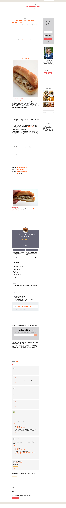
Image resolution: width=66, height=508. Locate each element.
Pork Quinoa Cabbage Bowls (22, 171)
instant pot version (31, 126)
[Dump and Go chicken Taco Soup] (51, 98)
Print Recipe (20, 22)
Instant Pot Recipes (48, 35)
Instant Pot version (23, 39)
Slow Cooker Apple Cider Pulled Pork (18, 175)
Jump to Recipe (14, 22)
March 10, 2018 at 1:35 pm (20, 412)
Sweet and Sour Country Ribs (22, 167)
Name (13, 487)
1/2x (33, 257)
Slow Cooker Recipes (48, 36)
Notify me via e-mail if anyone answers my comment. (21, 495)
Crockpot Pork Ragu (15, 173)
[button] (48, 35)
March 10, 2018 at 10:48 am (20, 439)
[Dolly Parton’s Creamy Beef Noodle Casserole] (45, 93)
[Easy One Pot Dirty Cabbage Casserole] (51, 104)
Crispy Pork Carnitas (20, 169)
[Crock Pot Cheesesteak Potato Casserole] (45, 104)
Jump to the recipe (25, 58)
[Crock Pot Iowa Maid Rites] (51, 93)
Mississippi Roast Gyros (29, 100)
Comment (14, 477)
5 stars (17, 361)
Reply (15, 382)
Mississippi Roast (21, 100)
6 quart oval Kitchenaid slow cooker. (24, 306)
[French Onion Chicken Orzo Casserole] (45, 98)
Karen (18, 377)
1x (35, 257)
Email (13, 491)
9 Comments (14, 360)
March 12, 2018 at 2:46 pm (21, 427)
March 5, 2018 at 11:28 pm (20, 462)
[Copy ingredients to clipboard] (16, 257)
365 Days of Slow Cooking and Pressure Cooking (33, 6)
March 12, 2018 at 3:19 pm (21, 449)
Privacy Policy (38, 503)
